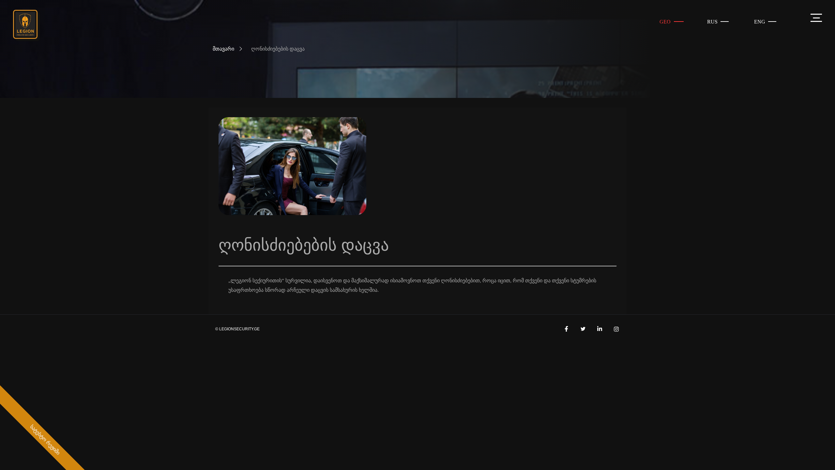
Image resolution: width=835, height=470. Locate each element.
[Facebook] (566, 328)
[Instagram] (616, 329)
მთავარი (223, 49)
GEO (665, 21)
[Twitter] (582, 328)
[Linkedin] (599, 328)
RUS (712, 21)
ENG (759, 21)
